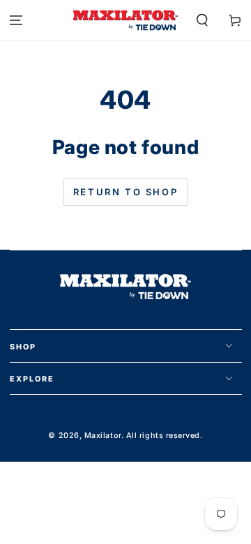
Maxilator (102, 435)
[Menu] (16, 20)
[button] (201, 20)
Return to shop (125, 191)
